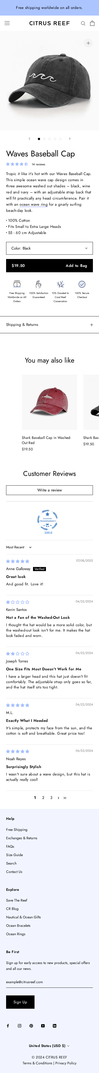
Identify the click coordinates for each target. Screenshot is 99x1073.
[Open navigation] (7, 23)
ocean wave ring (34, 204)
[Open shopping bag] (92, 23)
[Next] (70, 139)
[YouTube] (43, 1025)
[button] (17, 164)
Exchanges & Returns (21, 838)
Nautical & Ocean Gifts (23, 917)
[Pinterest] (31, 1025)
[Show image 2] (44, 139)
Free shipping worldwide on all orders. (49, 7)
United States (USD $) (47, 1045)
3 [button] (51, 797)
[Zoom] (88, 43)
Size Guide (14, 854)
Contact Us (14, 871)
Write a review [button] (49, 490)
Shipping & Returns (22, 324)
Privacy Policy (65, 1063)
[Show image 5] (60, 139)
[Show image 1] (39, 139)
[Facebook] (8, 1025)
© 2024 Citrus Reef (49, 1057)
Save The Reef (16, 900)
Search (11, 863)
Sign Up (20, 1002)
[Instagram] (19, 1025)
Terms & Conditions (37, 1063)
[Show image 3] (49, 139)
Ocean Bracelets (18, 925)
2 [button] (43, 797)
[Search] (83, 23)
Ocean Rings (15, 933)
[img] (17, 561)
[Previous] (29, 139)
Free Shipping (16, 829)
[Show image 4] (55, 139)
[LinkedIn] (54, 1025)
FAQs (10, 846)
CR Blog (12, 908)
